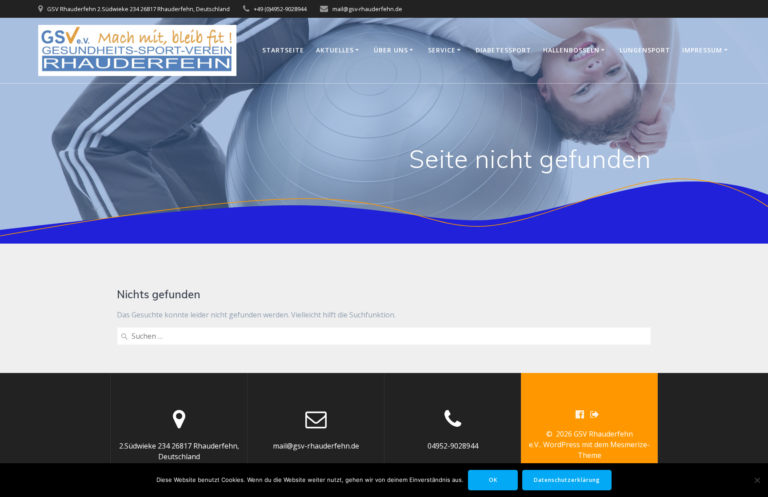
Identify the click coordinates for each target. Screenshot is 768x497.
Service (442, 50)
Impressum (702, 50)
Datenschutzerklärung (567, 480)
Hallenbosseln (571, 50)
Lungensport (645, 50)
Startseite (283, 50)
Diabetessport (503, 50)
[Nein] (756, 480)
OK (493, 480)
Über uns (391, 50)
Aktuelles (335, 50)
